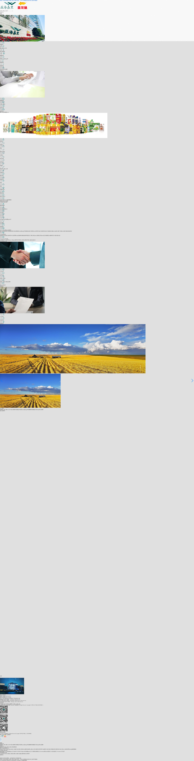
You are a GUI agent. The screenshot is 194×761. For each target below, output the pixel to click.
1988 (1, 676)
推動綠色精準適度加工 (25, 235)
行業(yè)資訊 (6, 747)
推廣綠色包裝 (27, 231)
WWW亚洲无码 (3, 760)
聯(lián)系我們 (26, 753)
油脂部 (25, 749)
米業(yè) (4, 749)
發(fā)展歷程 (13, 409)
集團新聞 (2, 747)
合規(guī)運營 (14, 240)
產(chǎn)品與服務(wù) (4, 112)
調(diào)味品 (10, 749)
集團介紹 (2, 14)
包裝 (48, 749)
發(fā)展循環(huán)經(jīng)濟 (19, 231)
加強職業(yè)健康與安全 (49, 235)
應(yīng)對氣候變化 (4, 231)
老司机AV (19, 760)
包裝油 (1, 749)
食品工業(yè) (62, 749)
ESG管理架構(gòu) (8, 751)
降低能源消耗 (10, 231)
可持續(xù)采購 (62, 231)
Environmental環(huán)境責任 (44, 751)
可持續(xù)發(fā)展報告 (4, 704)
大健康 (15, 749)
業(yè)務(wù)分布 (7, 409)
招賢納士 (2, 286)
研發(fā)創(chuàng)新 (4, 201)
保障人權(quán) (34, 235)
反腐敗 (25, 240)
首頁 (1, 13)
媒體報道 (15, 747)
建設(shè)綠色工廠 (55, 231)
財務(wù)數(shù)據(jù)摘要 (18, 753)
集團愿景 (34, 409)
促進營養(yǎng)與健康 (16, 235)
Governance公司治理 (60, 751)
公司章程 (2, 240)
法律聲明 (2, 705)
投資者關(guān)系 (3, 241)
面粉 (7, 749)
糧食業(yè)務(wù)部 (31, 749)
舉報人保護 (29, 240)
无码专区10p (8, 760)
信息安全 (34, 240)
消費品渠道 (53, 749)
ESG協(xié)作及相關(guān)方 (25, 751)
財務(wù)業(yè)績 (16, 704)
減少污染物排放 (48, 231)
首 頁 (1, 742)
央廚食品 (22, 749)
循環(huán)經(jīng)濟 (24, 409)
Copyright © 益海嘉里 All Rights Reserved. (18, 705)
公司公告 (6, 753)
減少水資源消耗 (42, 231)
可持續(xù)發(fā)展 (3, 202)
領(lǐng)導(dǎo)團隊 (39, 409)
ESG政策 (14, 751)
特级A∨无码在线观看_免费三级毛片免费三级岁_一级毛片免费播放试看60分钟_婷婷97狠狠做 (18, 0)
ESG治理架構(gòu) (7, 240)
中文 (1, 12)
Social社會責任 (53, 751)
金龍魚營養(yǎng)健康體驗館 (70, 749)
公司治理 (2, 753)
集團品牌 (18, 409)
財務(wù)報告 (10, 753)
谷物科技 (37, 749)
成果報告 (37, 751)
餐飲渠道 (57, 749)
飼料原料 (41, 749)
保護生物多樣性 (69, 231)
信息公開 (11, 747)
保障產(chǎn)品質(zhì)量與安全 (6, 235)
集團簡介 (2, 409)
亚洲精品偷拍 (24, 760)
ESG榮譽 (33, 751)
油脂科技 (45, 749)
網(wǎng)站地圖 (7, 705)
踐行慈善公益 (57, 235)
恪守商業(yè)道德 (20, 240)
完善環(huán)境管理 (34, 231)
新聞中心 (2, 70)
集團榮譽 (30, 409)
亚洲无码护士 (14, 760)
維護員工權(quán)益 (41, 235)
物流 (50, 749)
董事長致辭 (2, 751)
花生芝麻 (18, 749)
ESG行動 (18, 751)
